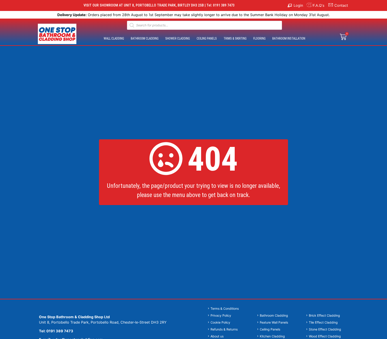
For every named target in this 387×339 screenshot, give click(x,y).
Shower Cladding (177, 38)
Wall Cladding (114, 38)
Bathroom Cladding (145, 38)
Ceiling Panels (207, 38)
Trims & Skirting (235, 38)
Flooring (259, 38)
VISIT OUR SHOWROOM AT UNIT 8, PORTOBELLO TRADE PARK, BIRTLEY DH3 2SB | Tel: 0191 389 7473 (159, 5)
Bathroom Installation (288, 38)
